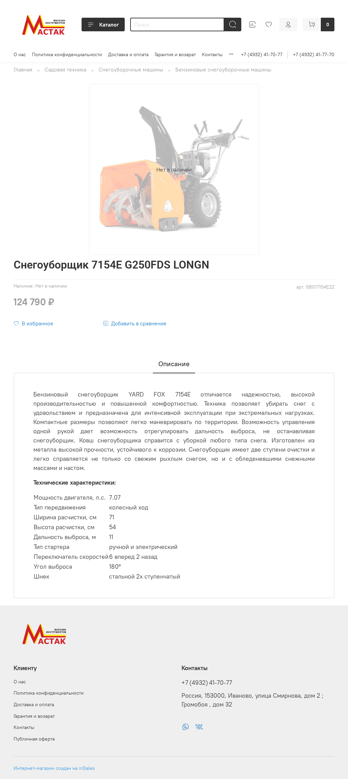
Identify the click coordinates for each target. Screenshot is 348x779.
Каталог (109, 24)
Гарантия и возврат (175, 54)
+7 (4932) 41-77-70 (313, 54)
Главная (23, 69)
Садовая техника (65, 69)
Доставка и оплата (128, 54)
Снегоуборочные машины (131, 69)
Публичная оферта (34, 739)
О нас (20, 54)
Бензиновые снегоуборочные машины (223, 69)
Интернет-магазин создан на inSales (54, 768)
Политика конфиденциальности (67, 54)
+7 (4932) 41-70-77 (261, 54)
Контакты (212, 54)
